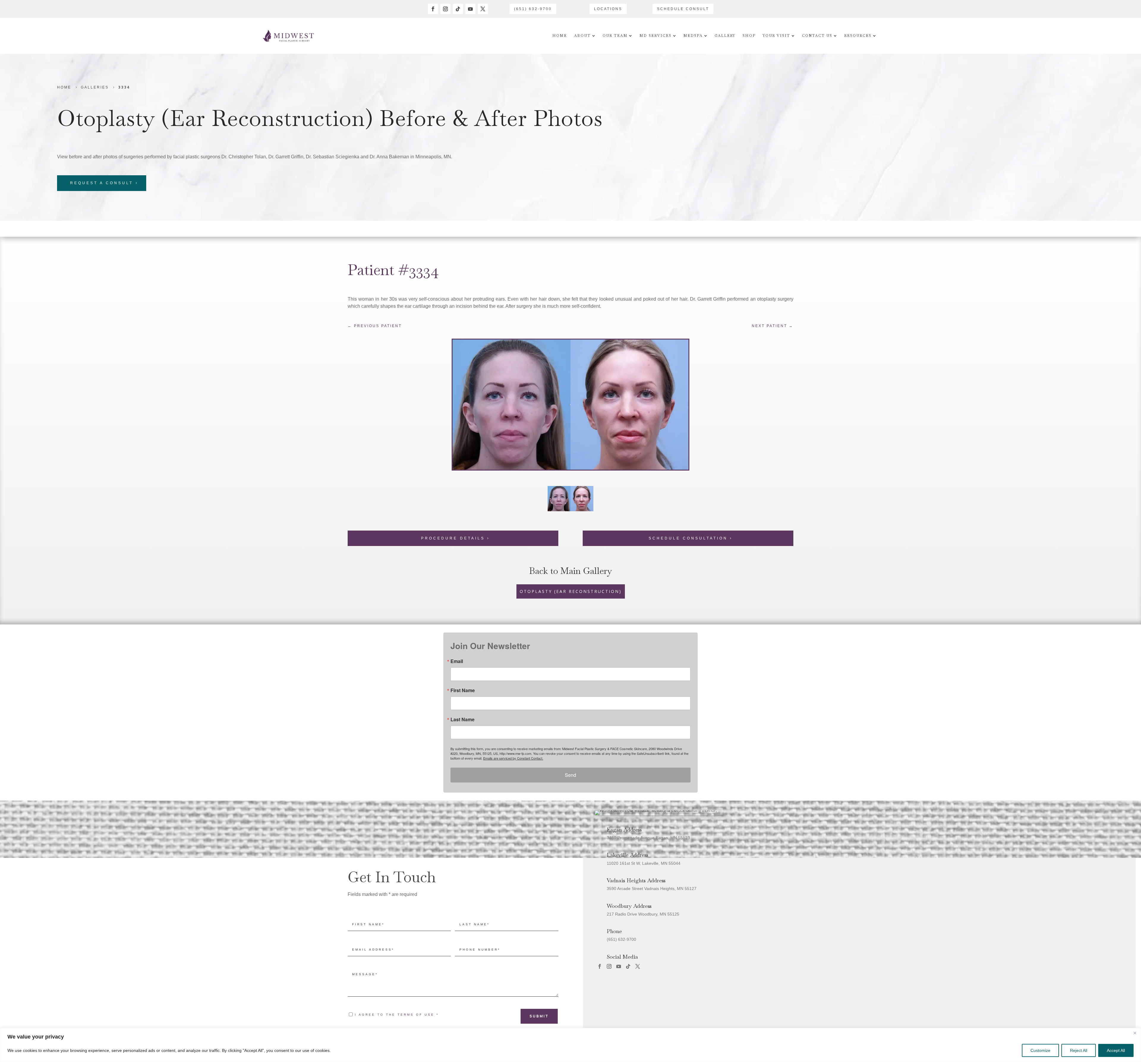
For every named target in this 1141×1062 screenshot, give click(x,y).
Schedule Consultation (688, 538)
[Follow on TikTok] (458, 9)
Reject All (1078, 1050)
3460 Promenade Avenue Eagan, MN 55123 (648, 837)
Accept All (1116, 1050)
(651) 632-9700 (533, 9)
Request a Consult (101, 183)
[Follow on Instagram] (445, 9)
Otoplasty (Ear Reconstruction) (215, 118)
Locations (608, 9)
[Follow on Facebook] (433, 9)
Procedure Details (453, 538)
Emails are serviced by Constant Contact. (513, 758)
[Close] (1134, 1032)
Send (570, 774)
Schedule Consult (683, 9)
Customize (1040, 1050)
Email (456, 661)
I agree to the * (397, 1014)
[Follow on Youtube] (470, 9)
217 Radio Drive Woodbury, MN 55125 (643, 914)
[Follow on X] (483, 9)
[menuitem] (559, 35)
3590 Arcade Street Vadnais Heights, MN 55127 (651, 888)
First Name (462, 690)
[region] (570, 1045)
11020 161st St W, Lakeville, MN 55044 (643, 863)
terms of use (416, 1014)
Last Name (462, 719)
